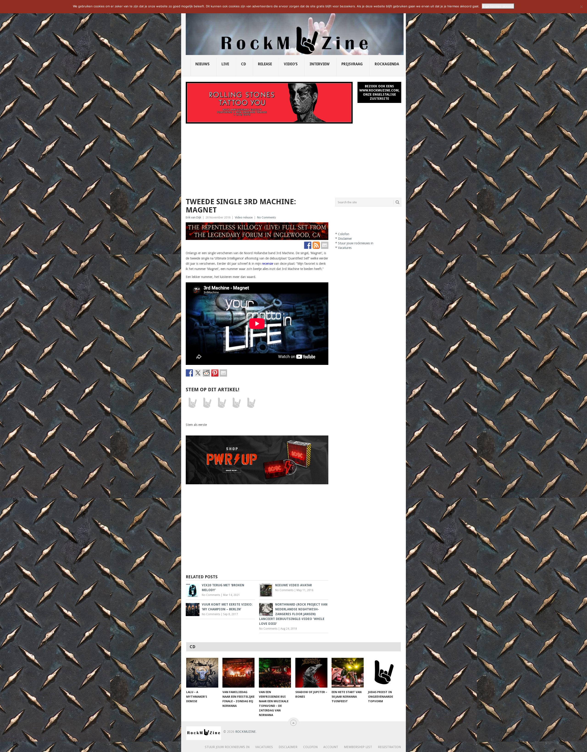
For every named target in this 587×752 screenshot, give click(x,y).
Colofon (343, 234)
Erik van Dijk (193, 217)
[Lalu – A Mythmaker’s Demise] (202, 673)
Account (330, 747)
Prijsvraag (352, 64)
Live (225, 64)
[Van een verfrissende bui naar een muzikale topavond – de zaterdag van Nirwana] (275, 673)
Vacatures (345, 248)
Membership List (358, 747)
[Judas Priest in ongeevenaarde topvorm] (384, 673)
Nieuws (202, 64)
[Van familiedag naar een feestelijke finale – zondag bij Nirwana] (238, 673)
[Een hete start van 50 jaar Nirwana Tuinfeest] (348, 673)
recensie (267, 263)
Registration (389, 747)
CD (243, 64)
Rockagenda (387, 64)
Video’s (291, 64)
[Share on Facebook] (189, 373)
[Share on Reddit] (206, 373)
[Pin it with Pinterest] (215, 373)
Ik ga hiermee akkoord (498, 6)
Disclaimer (345, 238)
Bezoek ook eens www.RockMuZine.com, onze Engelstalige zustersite (379, 92)
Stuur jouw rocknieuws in (355, 243)
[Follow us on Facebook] (307, 245)
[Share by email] (223, 373)
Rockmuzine (245, 731)
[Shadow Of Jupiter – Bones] (311, 673)
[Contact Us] (324, 245)
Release (265, 64)
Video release (244, 217)
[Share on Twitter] (198, 373)
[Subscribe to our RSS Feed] (316, 245)
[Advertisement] (293, 158)
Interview (319, 64)
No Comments (266, 217)
